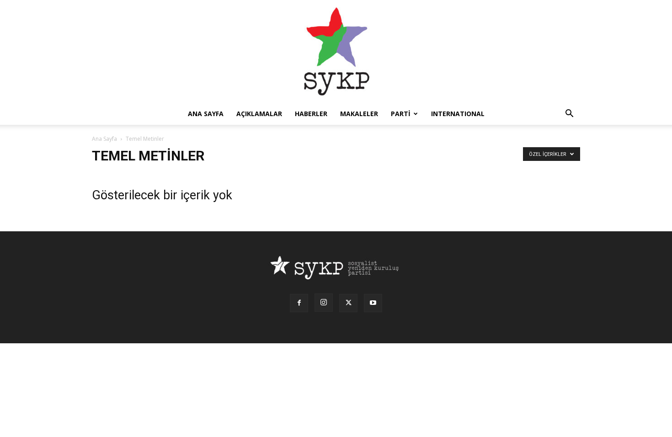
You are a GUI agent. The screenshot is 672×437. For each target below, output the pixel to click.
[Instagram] (324, 302)
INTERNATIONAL (458, 113)
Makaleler (359, 113)
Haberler (311, 113)
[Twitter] (348, 303)
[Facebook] (299, 303)
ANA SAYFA (206, 113)
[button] (569, 114)
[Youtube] (373, 303)
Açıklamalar (259, 113)
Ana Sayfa (104, 139)
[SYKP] (336, 51)
